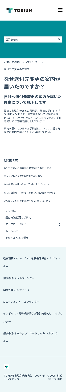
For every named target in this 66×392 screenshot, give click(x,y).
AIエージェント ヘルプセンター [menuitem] (21, 301)
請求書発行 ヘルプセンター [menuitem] (19, 278)
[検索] (59, 39)
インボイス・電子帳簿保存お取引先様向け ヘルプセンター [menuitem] (33, 317)
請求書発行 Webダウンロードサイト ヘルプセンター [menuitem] (30, 337)
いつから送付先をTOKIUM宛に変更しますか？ (27, 200)
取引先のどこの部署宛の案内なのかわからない (27, 167)
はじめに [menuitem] (10, 210)
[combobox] (30, 39)
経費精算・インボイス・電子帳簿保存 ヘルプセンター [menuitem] (31, 262)
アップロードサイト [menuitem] (17, 224)
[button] (59, 224)
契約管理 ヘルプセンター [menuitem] (17, 290)
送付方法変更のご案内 (16, 69)
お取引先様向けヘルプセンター (22, 62)
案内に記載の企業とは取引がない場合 (23, 176)
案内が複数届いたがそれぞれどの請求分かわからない (31, 192)
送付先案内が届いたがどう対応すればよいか (26, 184)
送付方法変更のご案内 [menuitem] (18, 217)
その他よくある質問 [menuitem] (17, 237)
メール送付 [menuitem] (11, 231)
